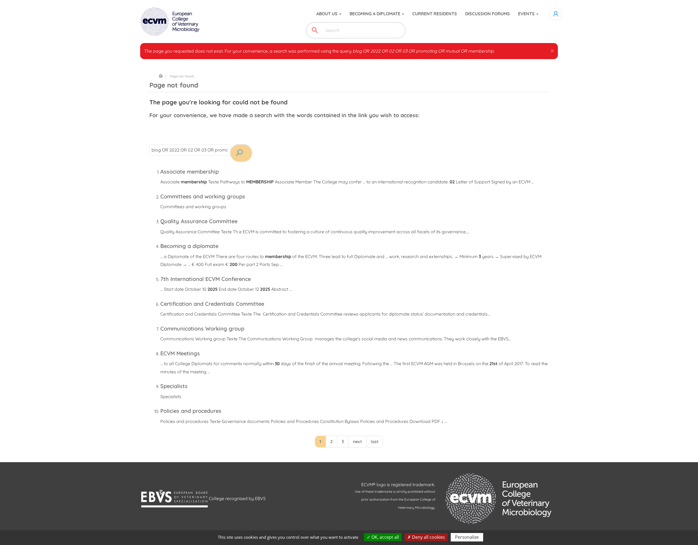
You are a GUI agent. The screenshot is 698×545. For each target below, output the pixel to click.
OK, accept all (384, 537)
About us (327, 13)
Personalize (467, 537)
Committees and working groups (202, 196)
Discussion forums (487, 13)
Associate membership (189, 171)
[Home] (170, 21)
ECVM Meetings (180, 353)
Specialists (174, 386)
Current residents (434, 13)
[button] (552, 50)
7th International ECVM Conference (205, 278)
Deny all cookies (428, 537)
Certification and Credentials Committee (212, 303)
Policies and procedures (190, 410)
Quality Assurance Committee (198, 221)
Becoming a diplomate (375, 13)
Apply (314, 30)
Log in (555, 14)
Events (527, 13)
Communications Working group (202, 328)
